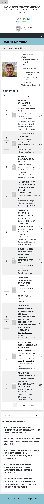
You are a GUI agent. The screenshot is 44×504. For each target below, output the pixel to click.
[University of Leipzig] (24, 28)
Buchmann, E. (22, 116)
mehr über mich (35, 85)
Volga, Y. (34, 353)
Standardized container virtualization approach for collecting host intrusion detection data (26, 218)
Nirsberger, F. (22, 142)
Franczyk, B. (21, 234)
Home (4, 48)
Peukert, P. (21, 366)
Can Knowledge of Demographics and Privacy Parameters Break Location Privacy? (17, 468)
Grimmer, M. (28, 114)
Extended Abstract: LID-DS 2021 (26, 159)
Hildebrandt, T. (30, 358)
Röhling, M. (21, 229)
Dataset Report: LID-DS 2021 (26, 135)
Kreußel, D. (21, 232)
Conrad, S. (21, 358)
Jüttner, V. (20, 114)
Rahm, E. (34, 167)
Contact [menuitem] (21, 498)
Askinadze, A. (23, 356)
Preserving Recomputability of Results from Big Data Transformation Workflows (26, 380)
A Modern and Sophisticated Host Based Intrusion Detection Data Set (25, 256)
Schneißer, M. (22, 335)
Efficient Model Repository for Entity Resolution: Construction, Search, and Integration (21, 454)
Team (10, 48)
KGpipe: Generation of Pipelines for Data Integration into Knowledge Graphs (22, 430)
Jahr (41, 95)
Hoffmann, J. (27, 144)
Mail (23, 57)
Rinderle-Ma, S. (30, 361)
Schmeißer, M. (22, 392)
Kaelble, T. (29, 139)
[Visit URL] (6, 119)
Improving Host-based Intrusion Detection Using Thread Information (26, 187)
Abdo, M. (28, 353)
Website (24, 85)
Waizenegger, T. (29, 350)
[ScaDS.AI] (24, 19)
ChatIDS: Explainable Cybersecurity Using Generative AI (27, 105)
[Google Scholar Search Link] (6, 114)
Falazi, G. (21, 353)
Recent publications (12, 421)
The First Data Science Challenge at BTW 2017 (27, 345)
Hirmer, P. (20, 350)
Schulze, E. (30, 142)
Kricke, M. (21, 291)
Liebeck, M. (31, 356)
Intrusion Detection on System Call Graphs (25, 281)
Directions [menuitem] (11, 498)
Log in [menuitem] (3, 2)
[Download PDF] (6, 110)
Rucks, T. (20, 144)
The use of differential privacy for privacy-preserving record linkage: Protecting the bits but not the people (19, 482)
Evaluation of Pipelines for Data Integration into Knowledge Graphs (21, 441)
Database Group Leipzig (22, 6)
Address (24, 64)
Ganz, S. (28, 268)
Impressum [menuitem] (32, 498)
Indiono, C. (21, 361)
